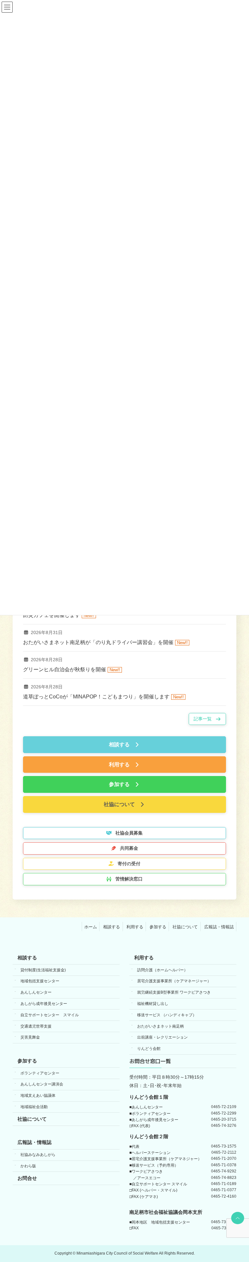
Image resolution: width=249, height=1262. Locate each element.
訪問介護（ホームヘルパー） (162, 970)
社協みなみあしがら (37, 1154)
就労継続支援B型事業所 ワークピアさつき (174, 992)
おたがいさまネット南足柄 (160, 1026)
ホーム (90, 926)
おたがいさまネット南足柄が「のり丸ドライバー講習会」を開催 (98, 642)
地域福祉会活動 (34, 1107)
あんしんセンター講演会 (41, 1084)
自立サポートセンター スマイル (49, 1015)
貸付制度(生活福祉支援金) (43, 970)
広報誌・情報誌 (219, 926)
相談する (111, 926)
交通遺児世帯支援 (36, 1026)
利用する (134, 926)
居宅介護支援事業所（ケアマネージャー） (174, 981)
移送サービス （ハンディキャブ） (166, 1015)
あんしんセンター (36, 992)
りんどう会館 (148, 1048)
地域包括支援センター (39, 981)
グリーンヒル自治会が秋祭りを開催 (64, 669)
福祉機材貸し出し (152, 1003)
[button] (207, 719)
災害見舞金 (30, 1037)
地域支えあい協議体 (37, 1095)
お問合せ (27, 1178)
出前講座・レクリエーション (162, 1037)
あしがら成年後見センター (43, 1003)
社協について (185, 926)
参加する (157, 926)
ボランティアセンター (39, 1073)
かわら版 (28, 1166)
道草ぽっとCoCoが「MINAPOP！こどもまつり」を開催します (96, 696)
